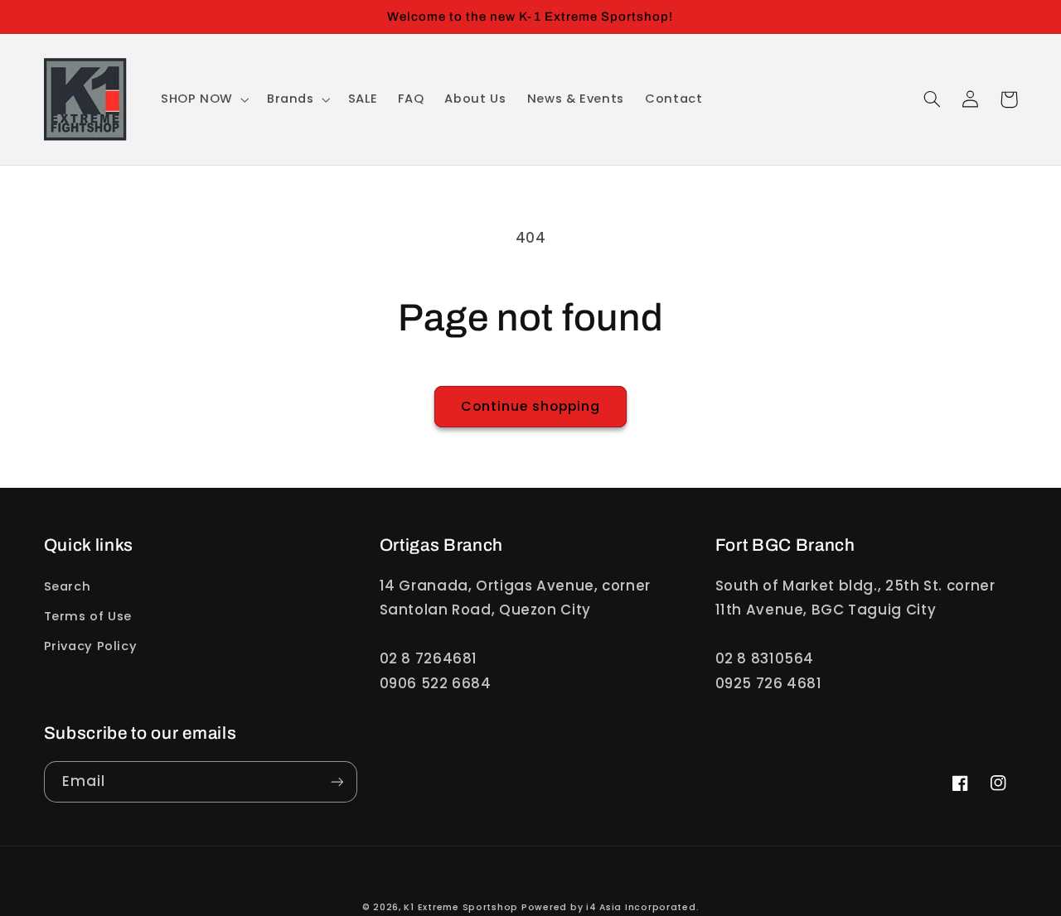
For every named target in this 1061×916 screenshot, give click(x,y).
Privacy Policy (91, 646)
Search (67, 586)
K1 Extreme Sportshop (461, 907)
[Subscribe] (336, 781)
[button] (203, 99)
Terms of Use (88, 616)
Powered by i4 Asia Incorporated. (610, 907)
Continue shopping (531, 406)
